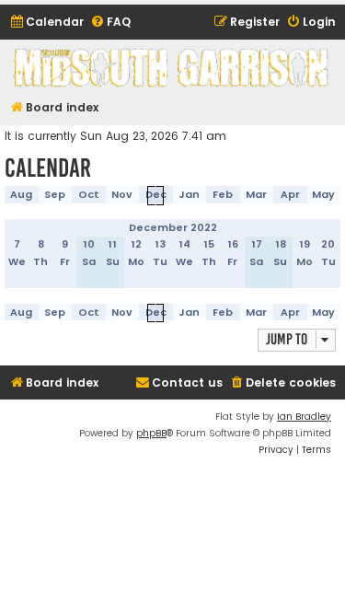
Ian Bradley (304, 416)
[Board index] (172, 67)
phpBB (151, 433)
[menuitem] (46, 22)
